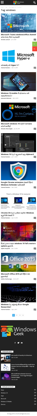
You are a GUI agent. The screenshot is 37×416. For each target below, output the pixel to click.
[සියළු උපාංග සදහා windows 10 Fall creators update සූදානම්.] (18, 231)
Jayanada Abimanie (6, 98)
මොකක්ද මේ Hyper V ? (10, 65)
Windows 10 (4, 393)
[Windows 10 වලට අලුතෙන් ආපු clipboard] (18, 142)
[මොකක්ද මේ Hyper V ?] (18, 53)
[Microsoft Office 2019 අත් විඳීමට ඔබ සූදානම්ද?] (18, 262)
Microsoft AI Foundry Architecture (21, 355)
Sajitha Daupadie (5, 248)
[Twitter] (18, 342)
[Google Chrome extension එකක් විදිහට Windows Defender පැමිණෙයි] (18, 170)
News (2, 390)
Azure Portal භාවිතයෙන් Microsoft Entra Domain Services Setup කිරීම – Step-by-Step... (23, 366)
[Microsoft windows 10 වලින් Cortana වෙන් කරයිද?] (18, 112)
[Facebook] (15, 342)
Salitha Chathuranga (6, 279)
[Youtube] (21, 342)
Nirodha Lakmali (5, 39)
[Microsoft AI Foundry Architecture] (5, 358)
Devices (3, 404)
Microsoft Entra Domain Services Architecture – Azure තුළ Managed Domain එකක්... (21, 375)
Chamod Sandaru (5, 67)
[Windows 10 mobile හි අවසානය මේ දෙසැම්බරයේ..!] (18, 81)
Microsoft (3, 398)
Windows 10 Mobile (6, 401)
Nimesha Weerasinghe (6, 128)
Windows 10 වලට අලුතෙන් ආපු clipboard (17, 154)
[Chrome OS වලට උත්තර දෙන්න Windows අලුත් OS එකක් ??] (18, 201)
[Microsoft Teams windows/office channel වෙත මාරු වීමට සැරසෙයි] (18, 23)
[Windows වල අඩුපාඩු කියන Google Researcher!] (18, 292)
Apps (2, 396)
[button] (34, 2)
